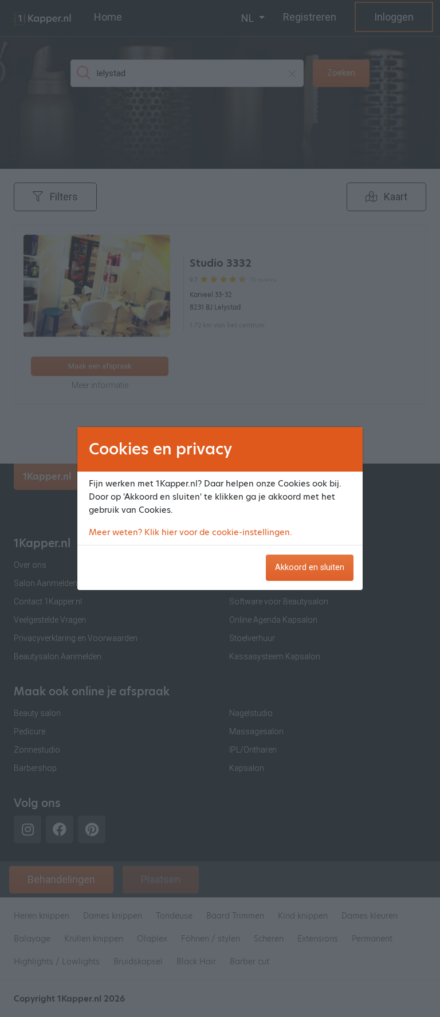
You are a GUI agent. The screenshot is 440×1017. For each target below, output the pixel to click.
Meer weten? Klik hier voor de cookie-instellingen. (190, 532)
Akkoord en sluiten (309, 567)
